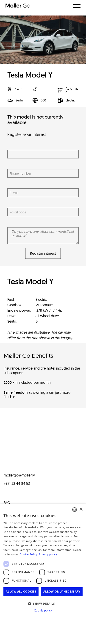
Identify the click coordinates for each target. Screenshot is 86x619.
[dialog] (43, 561)
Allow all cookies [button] (21, 591)
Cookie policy (43, 610)
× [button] (81, 509)
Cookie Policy (28, 554)
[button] (43, 603)
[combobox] (74, 509)
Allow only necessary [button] (61, 591)
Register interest (43, 253)
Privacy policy (48, 554)
